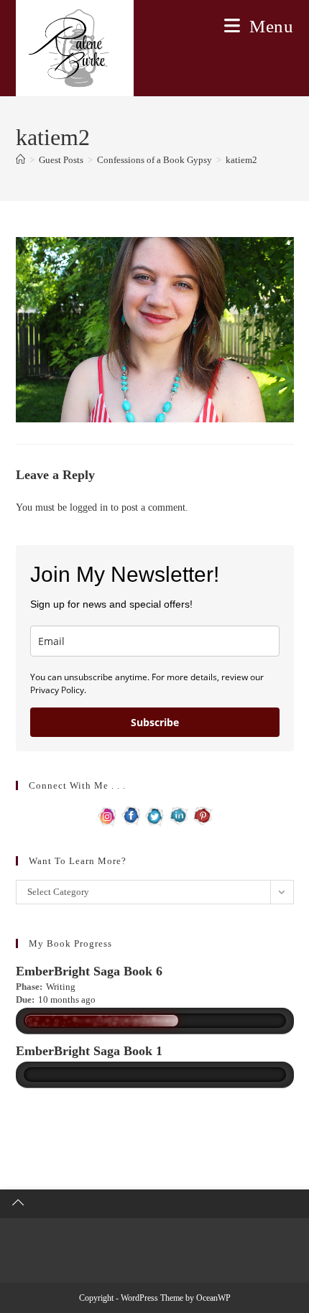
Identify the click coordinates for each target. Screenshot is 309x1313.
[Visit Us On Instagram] (107, 814)
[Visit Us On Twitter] (155, 814)
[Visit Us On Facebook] (131, 814)
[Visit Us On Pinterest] (202, 814)
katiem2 (241, 159)
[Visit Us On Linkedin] (178, 814)
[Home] (20, 159)
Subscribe (155, 722)
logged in (89, 507)
